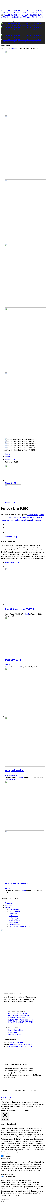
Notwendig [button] (5, 1154)
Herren (33, 517)
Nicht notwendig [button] (7, 1174)
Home (7, 454)
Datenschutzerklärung (16, 1030)
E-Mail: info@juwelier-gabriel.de (21, 1046)
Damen (9, 517)
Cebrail (15, 48)
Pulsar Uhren (10, 459)
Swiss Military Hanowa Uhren (19, 926)
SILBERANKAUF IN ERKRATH (18, 1016)
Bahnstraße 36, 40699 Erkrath (21, 1044)
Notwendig (7, 1156)
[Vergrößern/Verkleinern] (8, 1199)
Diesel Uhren (14, 909)
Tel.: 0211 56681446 (16, 1042)
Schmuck (11, 520)
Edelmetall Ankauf (15, 1034)
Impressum (12, 1032)
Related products (12, 562)
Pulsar (3, 520)
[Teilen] (4, 1199)
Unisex (32, 520)
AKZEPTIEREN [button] (24, 1110)
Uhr (21, 520)
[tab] (25, 536)
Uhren (7, 456)
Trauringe (8, 905)
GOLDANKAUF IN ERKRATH (18, 1013)
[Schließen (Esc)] (2, 1199)
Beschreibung (11, 537)
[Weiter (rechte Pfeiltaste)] (4, 1201)
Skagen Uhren (14, 924)
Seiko (17, 520)
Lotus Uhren (13, 916)
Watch (39, 520)
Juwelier (40, 517)
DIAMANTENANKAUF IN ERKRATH (20, 1022)
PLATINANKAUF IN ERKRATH (19, 1018)
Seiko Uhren (13, 922)
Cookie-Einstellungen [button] (9, 1110)
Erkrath (16, 517)
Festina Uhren (14, 911)
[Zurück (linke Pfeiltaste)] (2, 1201)
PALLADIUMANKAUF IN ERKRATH (20, 1020)
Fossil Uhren (14, 914)
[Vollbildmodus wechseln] (6, 1199)
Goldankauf (24, 517)
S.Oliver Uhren (14, 920)
